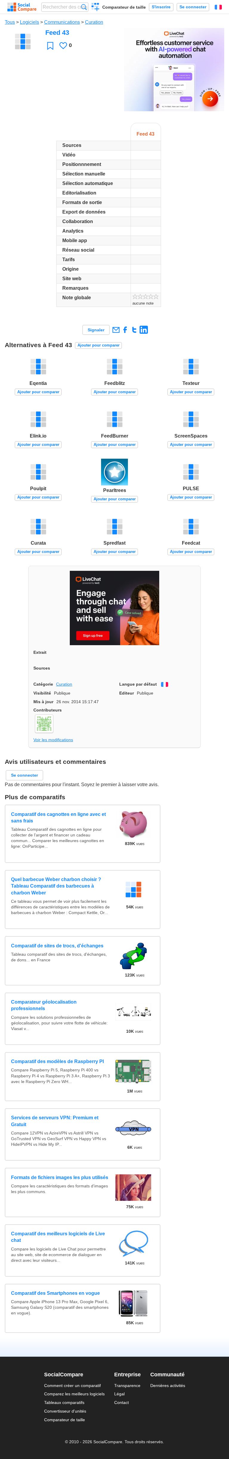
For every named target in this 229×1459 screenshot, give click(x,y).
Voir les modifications (53, 739)
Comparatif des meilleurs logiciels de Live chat (58, 1237)
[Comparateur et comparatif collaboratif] (22, 7)
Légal (119, 1393)
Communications (62, 22)
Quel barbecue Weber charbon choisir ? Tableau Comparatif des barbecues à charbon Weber (56, 886)
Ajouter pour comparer (99, 345)
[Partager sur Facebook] (125, 330)
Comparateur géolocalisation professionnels (44, 1005)
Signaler (96, 329)
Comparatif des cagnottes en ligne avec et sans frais (58, 817)
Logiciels (29, 22)
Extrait (40, 652)
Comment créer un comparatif (72, 1385)
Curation (94, 22)
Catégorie (43, 684)
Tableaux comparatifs (64, 1402)
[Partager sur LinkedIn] (144, 330)
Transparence (127, 1385)
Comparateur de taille (124, 7)
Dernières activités (167, 1385)
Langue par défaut (138, 684)
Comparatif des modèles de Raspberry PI (57, 1061)
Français (218, 7)
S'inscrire (161, 7)
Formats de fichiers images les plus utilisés (59, 1177)
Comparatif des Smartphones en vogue (55, 1293)
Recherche (84, 7)
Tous (10, 22)
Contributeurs (47, 710)
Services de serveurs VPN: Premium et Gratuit (54, 1121)
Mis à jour (43, 701)
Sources (41, 668)
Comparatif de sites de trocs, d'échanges (57, 945)
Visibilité (42, 693)
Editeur (126, 693)
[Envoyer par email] (116, 330)
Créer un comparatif (96, 7)
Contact (121, 1402)
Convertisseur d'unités (65, 1411)
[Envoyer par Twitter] (134, 330)
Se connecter (193, 7)
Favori (50, 46)
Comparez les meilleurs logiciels (74, 1393)
